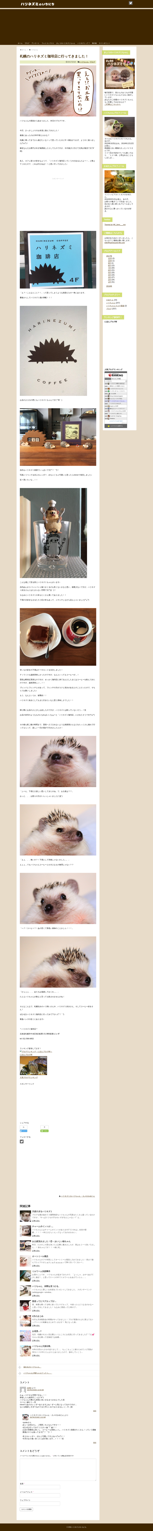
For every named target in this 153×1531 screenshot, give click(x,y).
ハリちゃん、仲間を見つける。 (46, 1286)
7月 (109, 268)
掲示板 (94, 43)
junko (29, 1388)
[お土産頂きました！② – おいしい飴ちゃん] (25, 1246)
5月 (109, 273)
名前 (22, 1484)
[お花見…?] (25, 1335)
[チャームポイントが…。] (25, 1231)
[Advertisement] (76, 25)
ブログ (27, 43)
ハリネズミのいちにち (79, 1527)
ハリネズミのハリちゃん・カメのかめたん (78, 1196)
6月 (109, 270)
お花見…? (36, 1331)
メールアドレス (26, 1492)
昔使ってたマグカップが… (44, 1301)
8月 (109, 265)
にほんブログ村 (26, 1055)
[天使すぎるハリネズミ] (25, 1216)
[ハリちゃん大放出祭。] (25, 1350)
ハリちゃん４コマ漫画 (115, 306)
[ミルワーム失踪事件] (25, 1276)
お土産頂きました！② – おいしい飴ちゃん (51, 1241)
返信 (94, 1411)
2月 (109, 280)
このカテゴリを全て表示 (116, 421)
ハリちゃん (84, 62)
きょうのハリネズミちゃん (65, 43)
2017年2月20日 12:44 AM (35, 1390)
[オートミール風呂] (25, 1261)
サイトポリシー (104, 43)
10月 (110, 261)
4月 (109, 275)
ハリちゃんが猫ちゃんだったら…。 (38, 1373)
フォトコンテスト (48, 43)
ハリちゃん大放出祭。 (42, 1346)
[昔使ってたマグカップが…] (25, 1305)
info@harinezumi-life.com (115, 243)
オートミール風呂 (40, 1256)
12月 (110, 258)
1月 (109, 282)
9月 (109, 263)
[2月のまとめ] (25, 1320)
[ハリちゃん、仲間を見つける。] (25, 1291)
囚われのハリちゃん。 (32, 1367)
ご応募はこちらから (113, 104)
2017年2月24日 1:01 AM (38, 1417)
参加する (124, 423)
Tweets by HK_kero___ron (115, 225)
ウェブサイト (25, 1500)
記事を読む (36, 1221)
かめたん (109, 300)
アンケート (35, 43)
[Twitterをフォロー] (131, 3)
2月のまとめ (37, 1316)
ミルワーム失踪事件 (41, 1271)
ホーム (20, 43)
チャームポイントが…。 (43, 1226)
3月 (109, 277)
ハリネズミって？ (83, 43)
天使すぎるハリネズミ (42, 1211)
